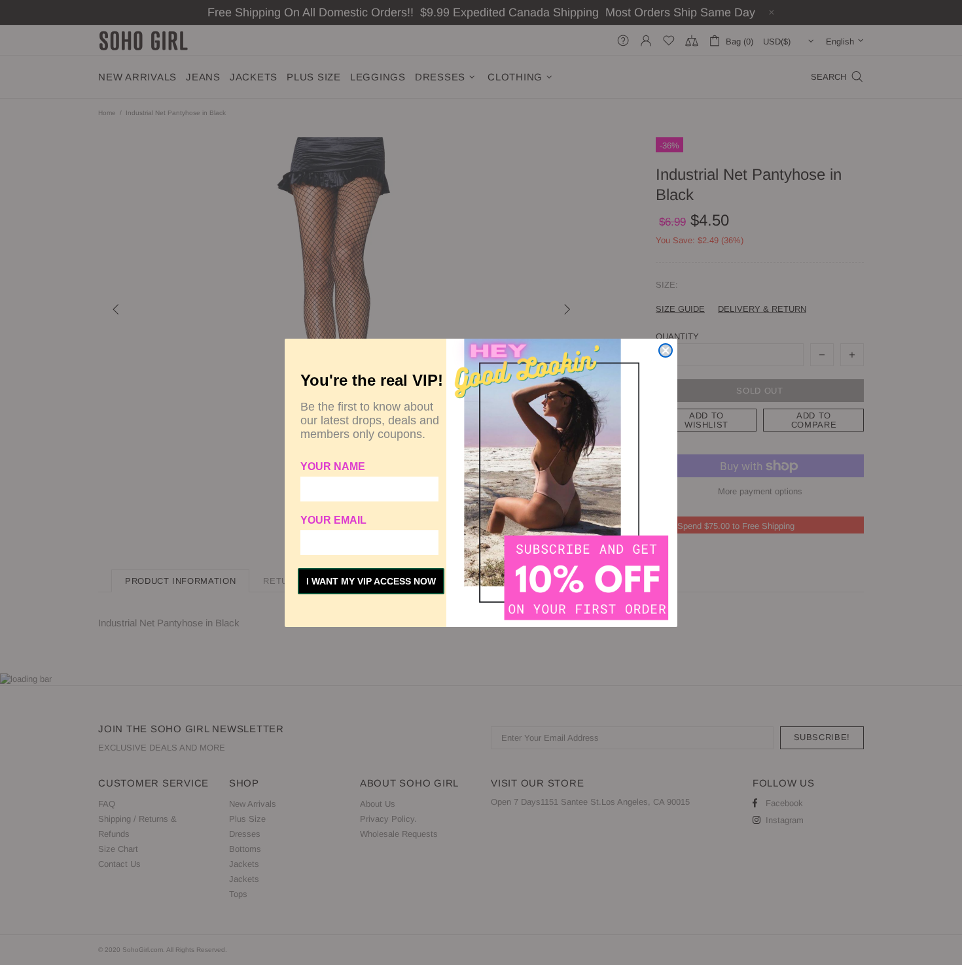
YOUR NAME (332, 466)
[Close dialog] (665, 350)
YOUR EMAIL (333, 520)
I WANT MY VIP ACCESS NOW (371, 581)
